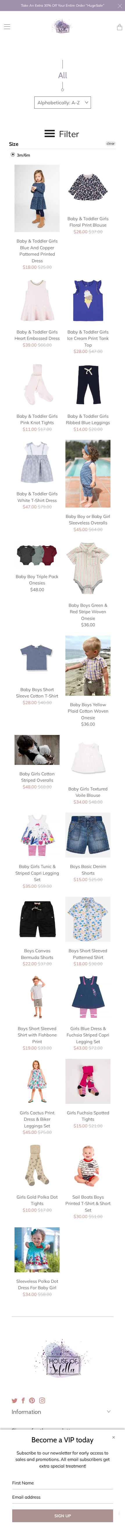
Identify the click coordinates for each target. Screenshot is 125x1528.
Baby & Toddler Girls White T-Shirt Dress (37, 462)
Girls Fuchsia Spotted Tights (87, 1081)
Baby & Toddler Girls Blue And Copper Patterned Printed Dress (37, 198)
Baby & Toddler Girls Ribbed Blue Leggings (87, 384)
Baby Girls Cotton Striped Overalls (37, 750)
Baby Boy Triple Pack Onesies (37, 554)
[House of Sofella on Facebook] (23, 1400)
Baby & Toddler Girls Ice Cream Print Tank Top (87, 300)
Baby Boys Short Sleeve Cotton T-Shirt (37, 658)
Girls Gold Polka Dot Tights (37, 1165)
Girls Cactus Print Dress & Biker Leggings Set (37, 1081)
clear (111, 143)
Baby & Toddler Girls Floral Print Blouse (87, 187)
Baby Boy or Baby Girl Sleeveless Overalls (87, 473)
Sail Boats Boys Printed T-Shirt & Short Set (87, 1165)
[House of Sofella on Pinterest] (32, 1400)
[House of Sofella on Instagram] (42, 1400)
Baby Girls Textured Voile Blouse (87, 757)
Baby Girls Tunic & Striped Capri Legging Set (37, 835)
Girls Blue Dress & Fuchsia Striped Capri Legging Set (87, 997)
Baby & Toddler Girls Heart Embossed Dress (37, 300)
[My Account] (5, 27)
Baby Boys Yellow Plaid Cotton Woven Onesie (87, 666)
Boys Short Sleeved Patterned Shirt (87, 919)
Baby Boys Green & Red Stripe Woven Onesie (87, 568)
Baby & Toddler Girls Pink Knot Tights (37, 384)
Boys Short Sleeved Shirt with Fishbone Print (37, 997)
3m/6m (23, 155)
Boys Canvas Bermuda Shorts (37, 919)
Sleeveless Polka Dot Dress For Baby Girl (37, 1249)
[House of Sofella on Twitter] (14, 1400)
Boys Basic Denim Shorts (87, 835)
